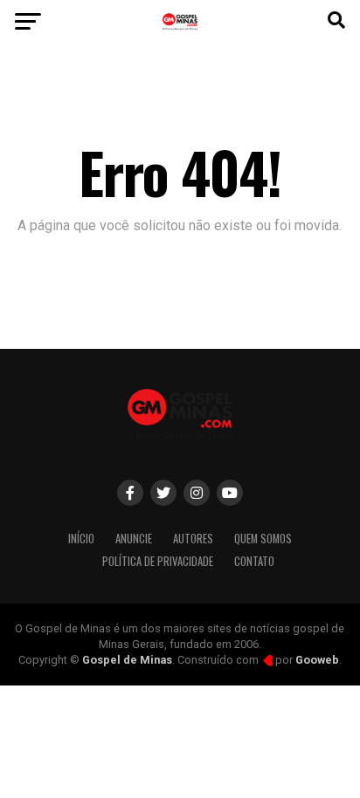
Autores (193, 538)
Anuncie (133, 538)
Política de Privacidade (157, 561)
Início (81, 538)
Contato (254, 561)
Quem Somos (263, 538)
